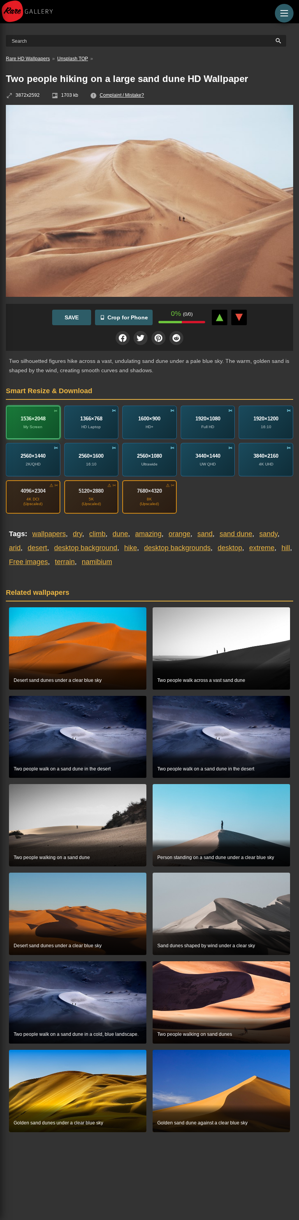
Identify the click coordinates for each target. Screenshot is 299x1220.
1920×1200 (265, 419)
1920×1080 (207, 419)
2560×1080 (149, 456)
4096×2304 (33, 491)
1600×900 (149, 419)
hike (130, 548)
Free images (28, 562)
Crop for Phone (127, 317)
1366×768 (91, 419)
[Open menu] (284, 13)
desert (37, 548)
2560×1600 (91, 456)
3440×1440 (207, 456)
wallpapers (49, 534)
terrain (65, 562)
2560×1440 (33, 456)
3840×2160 (265, 456)
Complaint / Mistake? (122, 95)
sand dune (236, 534)
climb (97, 534)
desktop (230, 548)
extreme (261, 548)
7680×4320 (149, 491)
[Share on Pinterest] (158, 338)
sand (205, 534)
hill (285, 548)
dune (120, 534)
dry (77, 534)
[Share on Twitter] (141, 338)
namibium (97, 562)
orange (179, 534)
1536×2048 (33, 419)
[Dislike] (239, 317)
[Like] (219, 317)
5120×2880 (91, 491)
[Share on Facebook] (123, 338)
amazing (148, 534)
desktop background (85, 548)
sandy (268, 534)
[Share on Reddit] (176, 338)
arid (15, 548)
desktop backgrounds (177, 548)
